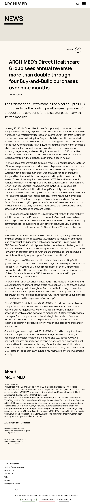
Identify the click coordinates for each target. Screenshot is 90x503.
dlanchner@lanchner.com (13, 441)
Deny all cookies (48, 499)
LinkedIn (7, 480)
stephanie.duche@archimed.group (17, 431)
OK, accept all (29, 499)
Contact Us (8, 474)
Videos (6, 477)
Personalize (64, 499)
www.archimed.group (12, 384)
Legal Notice (9, 470)
